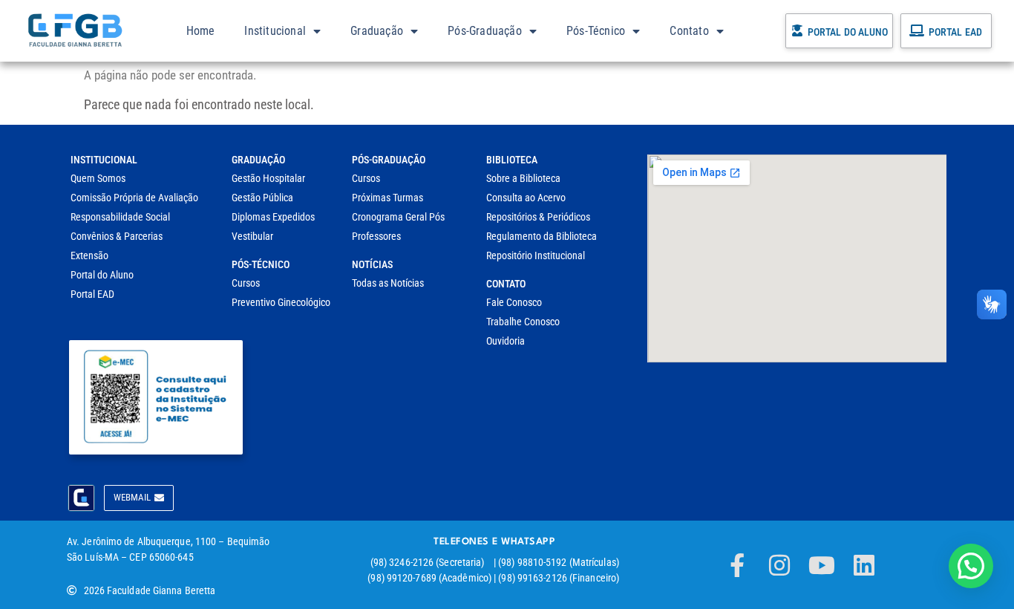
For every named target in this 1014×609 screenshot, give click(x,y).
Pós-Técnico (595, 31)
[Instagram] (779, 565)
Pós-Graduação (485, 31)
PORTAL (824, 32)
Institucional (275, 31)
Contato (689, 31)
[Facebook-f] (737, 565)
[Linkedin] (864, 565)
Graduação (376, 31)
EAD (973, 32)
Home (200, 31)
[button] (971, 566)
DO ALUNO (866, 32)
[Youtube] (822, 565)
